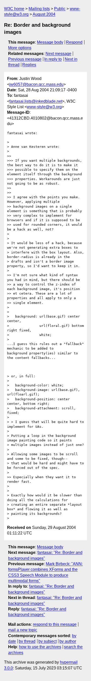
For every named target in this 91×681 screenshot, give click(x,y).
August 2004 (44, 14)
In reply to (53, 59)
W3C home (14, 9)
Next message (58, 53)
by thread (27, 641)
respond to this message (55, 624)
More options (19, 48)
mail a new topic (22, 630)
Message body (50, 42)
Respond (74, 42)
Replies (29, 65)
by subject (47, 641)
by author (67, 641)
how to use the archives (40, 647)
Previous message (24, 59)
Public (59, 9)
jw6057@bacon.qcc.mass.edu (36, 84)
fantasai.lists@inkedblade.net (35, 101)
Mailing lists (39, 9)
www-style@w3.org (44, 107)
